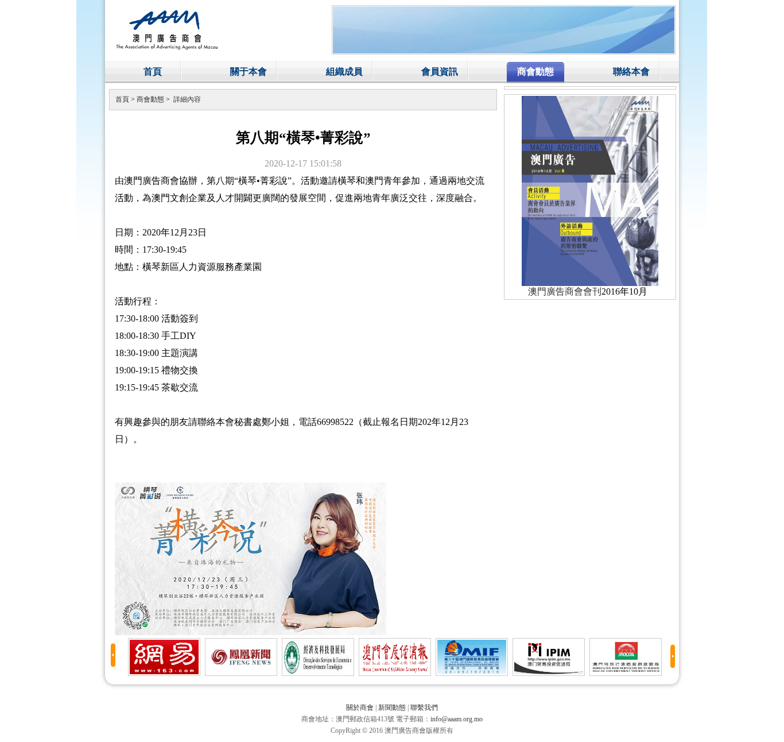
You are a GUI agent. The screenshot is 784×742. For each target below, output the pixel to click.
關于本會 (248, 71)
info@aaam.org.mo (456, 719)
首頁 (152, 71)
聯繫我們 (424, 708)
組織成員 (344, 71)
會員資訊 (439, 71)
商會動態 (535, 71)
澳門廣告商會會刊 (564, 291)
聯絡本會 (631, 71)
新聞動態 (392, 708)
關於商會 (360, 708)
